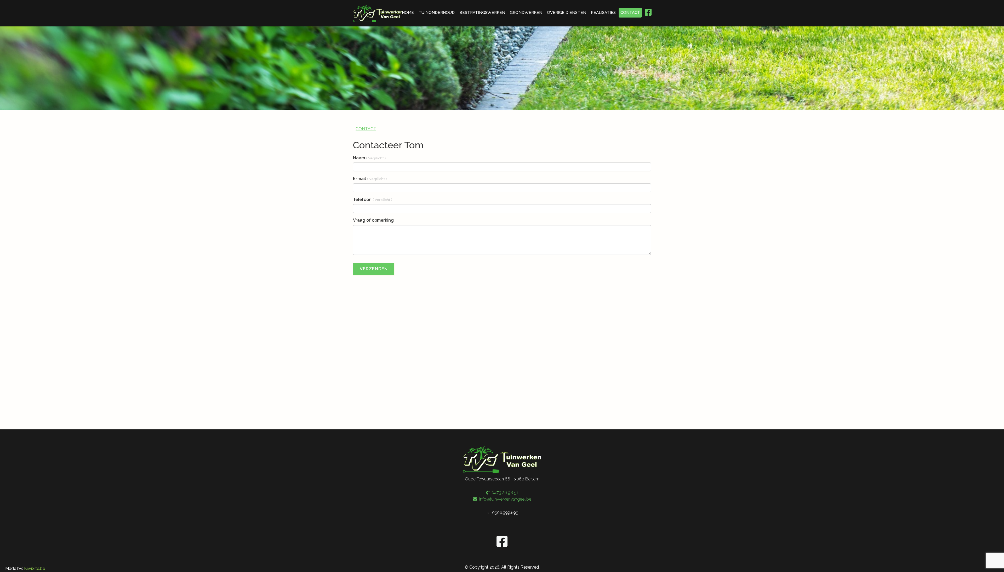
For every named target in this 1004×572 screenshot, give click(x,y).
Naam (369, 157)
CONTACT (630, 12)
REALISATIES (603, 12)
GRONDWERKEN (526, 12)
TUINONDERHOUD (437, 12)
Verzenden (374, 268)
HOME (408, 12)
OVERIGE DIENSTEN (566, 12)
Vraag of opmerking (373, 220)
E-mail (370, 178)
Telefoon (372, 199)
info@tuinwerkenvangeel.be (505, 499)
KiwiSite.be (34, 568)
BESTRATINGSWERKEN (482, 12)
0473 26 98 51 (503, 492)
